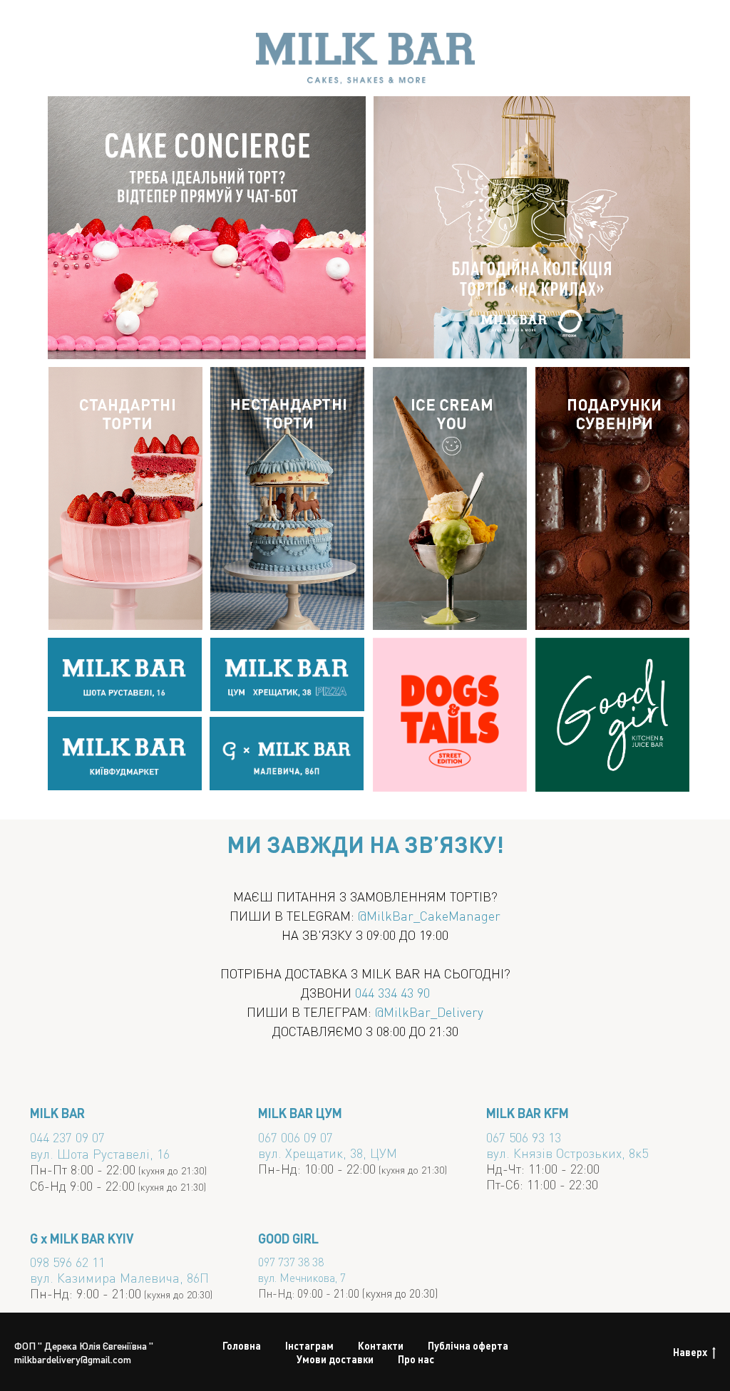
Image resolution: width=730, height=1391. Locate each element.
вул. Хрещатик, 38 (310, 1152)
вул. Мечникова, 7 (302, 1277)
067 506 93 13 (523, 1137)
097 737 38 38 (291, 1261)
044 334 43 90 (392, 992)
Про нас (416, 1359)
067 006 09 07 (295, 1137)
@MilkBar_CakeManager (429, 915)
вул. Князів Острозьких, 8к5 (567, 1152)
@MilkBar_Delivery (429, 1011)
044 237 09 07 (67, 1137)
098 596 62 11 (67, 1261)
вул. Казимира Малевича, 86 (115, 1277)
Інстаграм (309, 1345)
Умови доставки (335, 1359)
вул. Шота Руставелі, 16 (100, 1153)
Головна (241, 1345)
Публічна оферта (468, 1345)
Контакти (380, 1345)
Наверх (690, 1351)
